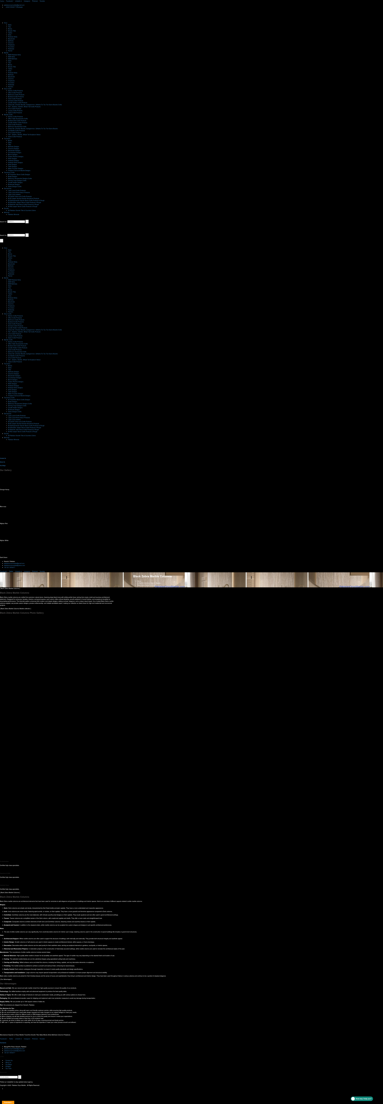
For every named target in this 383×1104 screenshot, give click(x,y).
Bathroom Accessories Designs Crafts (20, 178)
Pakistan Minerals (13, 214)
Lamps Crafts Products (15, 111)
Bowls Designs (12, 176)
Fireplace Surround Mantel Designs (19, 170)
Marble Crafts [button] (8, 115)
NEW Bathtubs (12, 59)
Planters (10, 87)
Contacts (3, 1043)
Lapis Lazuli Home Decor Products (19, 192)
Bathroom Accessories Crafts (17, 127)
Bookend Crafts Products (16, 97)
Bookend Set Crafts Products (17, 121)
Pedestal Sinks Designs (15, 162)
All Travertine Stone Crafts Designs (19, 174)
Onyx (5, 248)
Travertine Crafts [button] (9, 172)
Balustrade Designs (14, 150)
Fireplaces (11, 45)
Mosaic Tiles (12, 31)
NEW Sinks (11, 57)
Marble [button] (6, 53)
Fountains (11, 47)
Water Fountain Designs (15, 168)
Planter (10, 51)
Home (139, 581)
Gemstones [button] (7, 188)
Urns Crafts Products (14, 109)
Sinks (9, 35)
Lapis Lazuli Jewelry (14, 194)
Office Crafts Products (15, 93)
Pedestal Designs (13, 160)
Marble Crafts (8, 340)
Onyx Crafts (7, 314)
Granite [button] (6, 208)
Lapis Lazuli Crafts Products (17, 190)
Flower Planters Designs (15, 156)
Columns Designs (13, 148)
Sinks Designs (12, 164)
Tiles (9, 27)
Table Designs (12, 166)
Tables (10, 33)
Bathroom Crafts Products (16, 95)
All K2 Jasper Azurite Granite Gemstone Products (23, 198)
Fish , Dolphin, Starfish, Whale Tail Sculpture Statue (24, 135)
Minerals (6, 437)
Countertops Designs (14, 152)
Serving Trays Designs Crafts (17, 180)
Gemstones (7, 414)
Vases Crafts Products (15, 113)
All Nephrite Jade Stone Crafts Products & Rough (23, 204)
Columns (11, 43)
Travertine (7, 364)
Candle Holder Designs (15, 182)
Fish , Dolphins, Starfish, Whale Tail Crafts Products (24, 107)
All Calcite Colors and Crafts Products (20, 196)
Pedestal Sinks (12, 37)
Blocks (10, 29)
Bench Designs (12, 154)
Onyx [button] (5, 23)
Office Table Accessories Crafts (18, 119)
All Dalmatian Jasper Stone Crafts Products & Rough (24, 202)
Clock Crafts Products (15, 99)
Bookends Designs (14, 184)
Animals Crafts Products (15, 101)
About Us (2, 462)
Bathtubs (11, 41)
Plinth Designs (12, 158)
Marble (6, 278)
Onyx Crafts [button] (7, 89)
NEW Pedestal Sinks (14, 55)
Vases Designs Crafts (14, 186)
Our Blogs (2, 465)
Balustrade (11, 39)
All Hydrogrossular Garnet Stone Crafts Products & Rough (26, 200)
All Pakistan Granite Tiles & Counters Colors (22, 210)
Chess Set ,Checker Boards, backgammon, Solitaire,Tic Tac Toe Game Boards (33, 129)
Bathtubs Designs (13, 146)
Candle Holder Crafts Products (17, 103)
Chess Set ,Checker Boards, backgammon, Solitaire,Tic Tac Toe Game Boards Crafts (35, 105)
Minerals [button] (6, 212)
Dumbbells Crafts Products (16, 131)
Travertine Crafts (9, 398)
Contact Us (3, 458)
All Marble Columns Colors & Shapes (148, 583)
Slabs (9, 25)
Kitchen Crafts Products (15, 91)
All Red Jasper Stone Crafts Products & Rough (22, 206)
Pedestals (11, 49)
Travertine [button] (7, 139)
